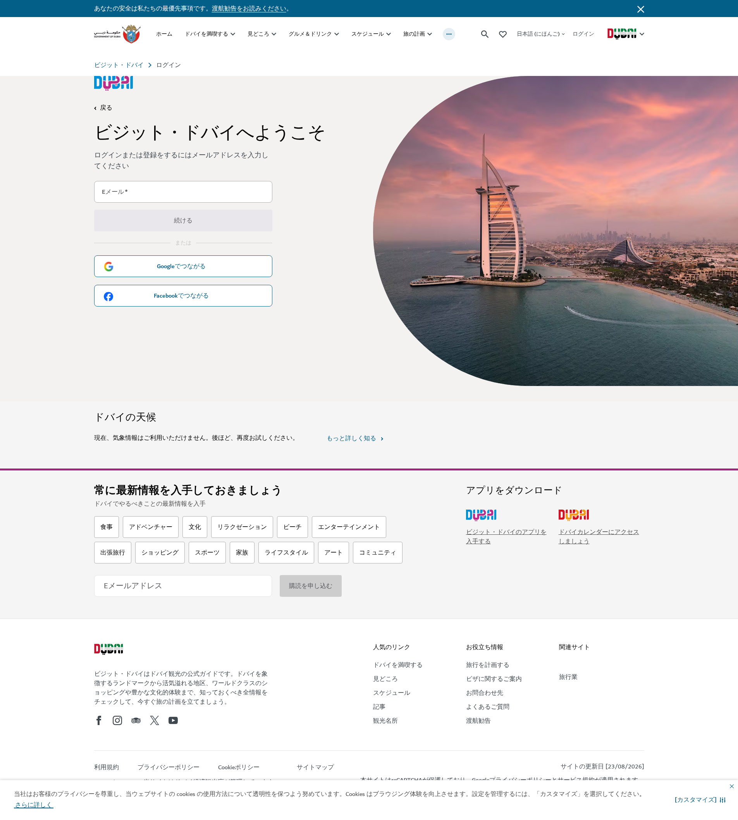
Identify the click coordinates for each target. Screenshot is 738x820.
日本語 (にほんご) (538, 33)
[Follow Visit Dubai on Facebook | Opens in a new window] (98, 720)
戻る (106, 107)
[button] (700, 800)
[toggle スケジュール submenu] (388, 34)
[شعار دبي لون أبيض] (109, 650)
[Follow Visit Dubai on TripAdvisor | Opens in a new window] (136, 720)
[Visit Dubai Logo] (113, 83)
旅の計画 (414, 33)
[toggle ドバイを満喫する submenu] (233, 34)
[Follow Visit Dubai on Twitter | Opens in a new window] (154, 720)
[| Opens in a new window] (117, 720)
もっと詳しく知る (351, 438)
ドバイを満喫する (206, 33)
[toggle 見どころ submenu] (274, 34)
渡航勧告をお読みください (249, 8)
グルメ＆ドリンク (310, 33)
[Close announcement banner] (640, 8)
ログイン (583, 33)
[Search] (485, 34)
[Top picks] (503, 33)
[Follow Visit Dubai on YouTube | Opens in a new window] (173, 720)
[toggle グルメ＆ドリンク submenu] (336, 34)
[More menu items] (449, 34)
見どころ (258, 33)
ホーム (164, 33)
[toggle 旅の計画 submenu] (429, 34)
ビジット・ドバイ (119, 65)
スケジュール (367, 33)
